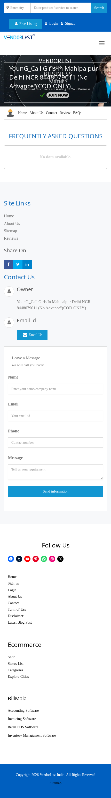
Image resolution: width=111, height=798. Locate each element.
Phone (13, 431)
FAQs (77, 113)
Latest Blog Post (20, 622)
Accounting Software (23, 710)
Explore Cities (18, 677)
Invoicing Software (22, 719)
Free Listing (27, 24)
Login (12, 590)
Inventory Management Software (32, 735)
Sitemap (10, 231)
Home (22, 113)
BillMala (17, 698)
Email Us (35, 335)
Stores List (15, 664)
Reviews (11, 238)
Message (15, 457)
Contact (51, 113)
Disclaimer (15, 616)
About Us (36, 113)
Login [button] (53, 23)
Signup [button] (70, 23)
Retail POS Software (23, 727)
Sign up (13, 583)
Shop (11, 657)
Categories (15, 670)
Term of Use (17, 609)
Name (13, 377)
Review (65, 113)
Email (13, 404)
